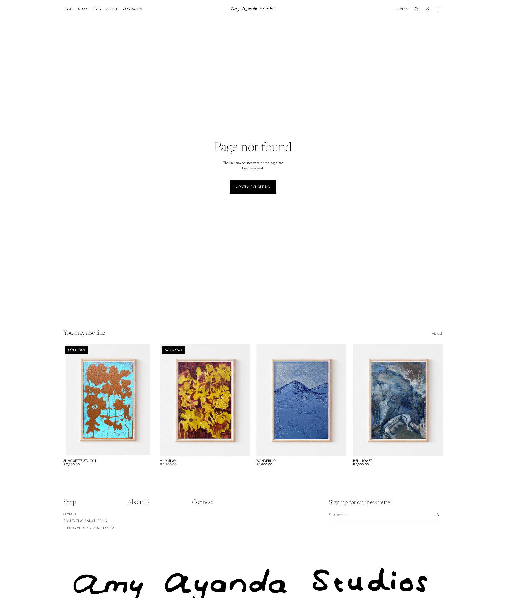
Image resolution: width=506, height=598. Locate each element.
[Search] (416, 9)
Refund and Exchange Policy (89, 528)
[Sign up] (437, 515)
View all (437, 333)
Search (69, 514)
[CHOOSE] (338, 448)
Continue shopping (253, 187)
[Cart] (439, 9)
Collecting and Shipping (85, 521)
